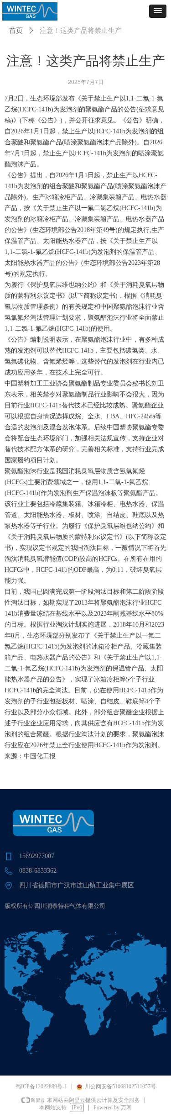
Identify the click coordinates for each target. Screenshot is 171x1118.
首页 (16, 30)
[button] (157, 11)
